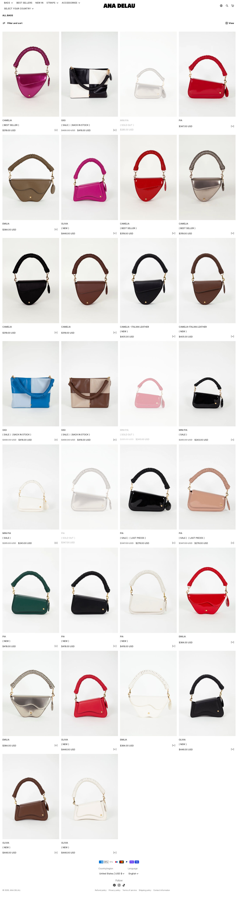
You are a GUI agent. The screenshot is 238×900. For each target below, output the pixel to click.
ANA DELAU (15, 890)
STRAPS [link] (51, 3)
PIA (180, 120)
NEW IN (39, 2)
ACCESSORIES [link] (69, 3)
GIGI (63, 120)
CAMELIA (7, 120)
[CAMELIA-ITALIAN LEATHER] (207, 280)
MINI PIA (124, 120)
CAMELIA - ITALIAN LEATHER (134, 326)
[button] (12, 23)
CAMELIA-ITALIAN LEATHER (193, 326)
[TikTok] (124, 885)
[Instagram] (119, 885)
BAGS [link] (7, 3)
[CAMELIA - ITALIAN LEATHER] (148, 280)
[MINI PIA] (148, 74)
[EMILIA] (30, 177)
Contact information (161, 890)
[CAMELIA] (30, 74)
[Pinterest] (114, 885)
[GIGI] (89, 74)
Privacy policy (114, 890)
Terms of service (130, 890)
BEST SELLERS (24, 2)
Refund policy (101, 890)
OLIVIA (64, 223)
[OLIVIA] (89, 177)
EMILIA (5, 223)
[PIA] (207, 74)
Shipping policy (145, 890)
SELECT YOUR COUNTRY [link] (17, 9)
